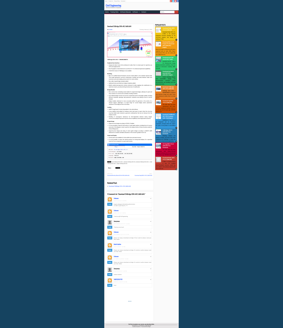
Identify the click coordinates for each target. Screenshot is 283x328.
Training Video (114, 12)
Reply (109, 204)
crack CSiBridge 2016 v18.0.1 (117, 161)
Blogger (149, 326)
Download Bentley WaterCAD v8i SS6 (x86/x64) (118, 175)
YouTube (175, 1)
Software (135, 12)
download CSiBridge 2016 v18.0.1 (142, 161)
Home (107, 12)
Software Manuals (125, 12)
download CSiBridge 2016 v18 (129, 161)
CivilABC (111, 29)
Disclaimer (123, 1)
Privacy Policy (117, 1)
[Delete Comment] (150, 199)
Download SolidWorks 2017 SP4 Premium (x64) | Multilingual (169, 116)
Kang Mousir (138, 326)
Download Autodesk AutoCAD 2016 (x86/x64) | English (168, 73)
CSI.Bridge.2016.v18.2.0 (120, 149)
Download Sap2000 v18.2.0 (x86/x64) (143, 175)
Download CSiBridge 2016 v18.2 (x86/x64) (120, 186)
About (106, 1)
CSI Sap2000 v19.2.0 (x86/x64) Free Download (168, 145)
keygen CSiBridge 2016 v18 (122, 163)
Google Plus (171, 1)
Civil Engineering (113, 5)
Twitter (173, 1)
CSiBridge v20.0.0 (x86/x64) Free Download (167, 131)
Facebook (178, 1)
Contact (143, 12)
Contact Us (110, 1)
